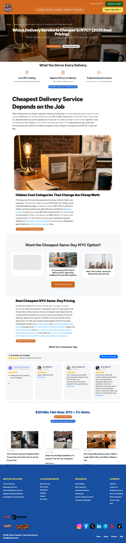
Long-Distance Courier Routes (13, 497)
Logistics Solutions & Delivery (13, 493)
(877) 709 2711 (97, 4)
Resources (58, 10)
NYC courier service (41, 327)
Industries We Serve (82, 490)
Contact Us (114, 487)
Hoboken (60, 330)
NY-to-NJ (53, 333)
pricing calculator (42, 324)
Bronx (18, 330)
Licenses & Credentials (83, 500)
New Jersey (44, 487)
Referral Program (116, 497)
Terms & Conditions (116, 493)
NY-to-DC (31, 336)
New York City (45, 484)
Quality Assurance (116, 490)
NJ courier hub (42, 330)
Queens (42, 496)
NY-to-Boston (21, 336)
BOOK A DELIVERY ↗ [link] (113, 10)
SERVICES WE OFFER (12, 479)
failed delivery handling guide (37, 221)
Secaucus (33, 333)
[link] (99, 526)
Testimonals (79, 493)
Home (8, 24)
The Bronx (43, 499)
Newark (68, 330)
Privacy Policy (115, 500)
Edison (18, 333)
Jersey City (52, 330)
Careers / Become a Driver (84, 497)
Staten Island (26, 330)
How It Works (79, 484)
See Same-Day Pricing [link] (63, 284)
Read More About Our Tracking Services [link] (63, 86)
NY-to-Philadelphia (65, 333)
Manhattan (54, 327)
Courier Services (8, 484)
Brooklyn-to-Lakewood (58, 336)
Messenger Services (10, 487)
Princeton (25, 333)
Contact (114, 536)
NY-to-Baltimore (42, 336)
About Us (113, 484)
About (106, 536)
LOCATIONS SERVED (49, 479)
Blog (121, 536)
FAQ (111, 503)
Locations (41, 10)
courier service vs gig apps (39, 224)
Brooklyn (61, 327)
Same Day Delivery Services (13, 490)
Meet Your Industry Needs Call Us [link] (63, 421)
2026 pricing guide (45, 126)
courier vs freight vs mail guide (64, 126)
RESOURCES (80, 479)
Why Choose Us (80, 487)
